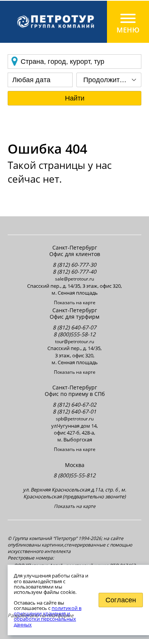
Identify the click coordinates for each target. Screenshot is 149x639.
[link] (74, 22)
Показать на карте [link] (75, 302)
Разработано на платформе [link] (40, 615)
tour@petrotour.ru (74, 341)
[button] (74, 98)
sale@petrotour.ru (74, 279)
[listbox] (108, 80)
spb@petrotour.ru (75, 418)
